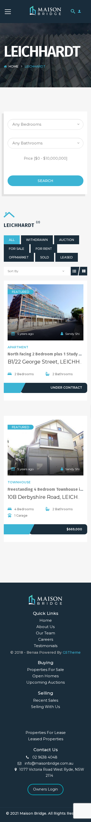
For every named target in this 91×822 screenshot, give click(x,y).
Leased (66, 257)
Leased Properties (45, 738)
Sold (44, 257)
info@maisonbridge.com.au (48, 763)
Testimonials (45, 645)
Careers (45, 639)
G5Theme (72, 652)
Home (13, 66)
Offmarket (19, 257)
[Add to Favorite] (45, 312)
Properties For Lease (46, 732)
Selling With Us (45, 706)
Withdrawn (37, 240)
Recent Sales (45, 700)
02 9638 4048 (44, 757)
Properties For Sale (45, 669)
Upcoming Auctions (45, 682)
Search (45, 180)
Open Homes (45, 675)
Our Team (45, 633)
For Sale (16, 249)
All (12, 240)
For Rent (44, 249)
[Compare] (56, 312)
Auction (66, 240)
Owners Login (45, 789)
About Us (45, 626)
